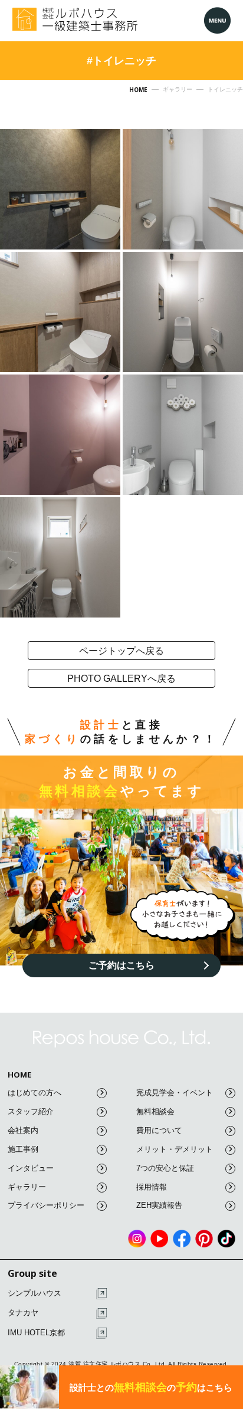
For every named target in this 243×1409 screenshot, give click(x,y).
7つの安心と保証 (165, 1168)
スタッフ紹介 (31, 1111)
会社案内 (23, 1130)
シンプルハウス (34, 1293)
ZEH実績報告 (159, 1205)
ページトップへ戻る (121, 651)
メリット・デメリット (174, 1149)
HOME (19, 1075)
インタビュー (31, 1168)
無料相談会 (155, 1111)
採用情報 (151, 1187)
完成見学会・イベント (174, 1092)
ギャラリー (27, 1187)
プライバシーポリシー (46, 1205)
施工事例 (23, 1149)
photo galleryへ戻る (121, 679)
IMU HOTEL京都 (36, 1332)
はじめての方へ (34, 1092)
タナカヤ (23, 1312)
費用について (159, 1130)
